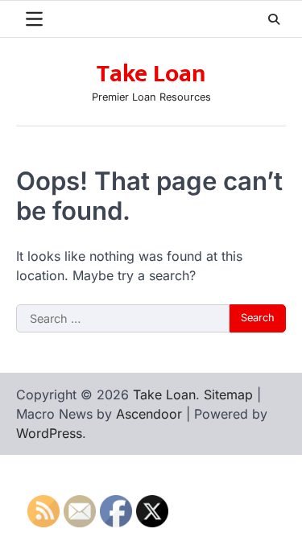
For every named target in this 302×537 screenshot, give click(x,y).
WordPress (49, 433)
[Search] (274, 19)
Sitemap (228, 394)
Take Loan (151, 74)
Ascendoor (149, 414)
